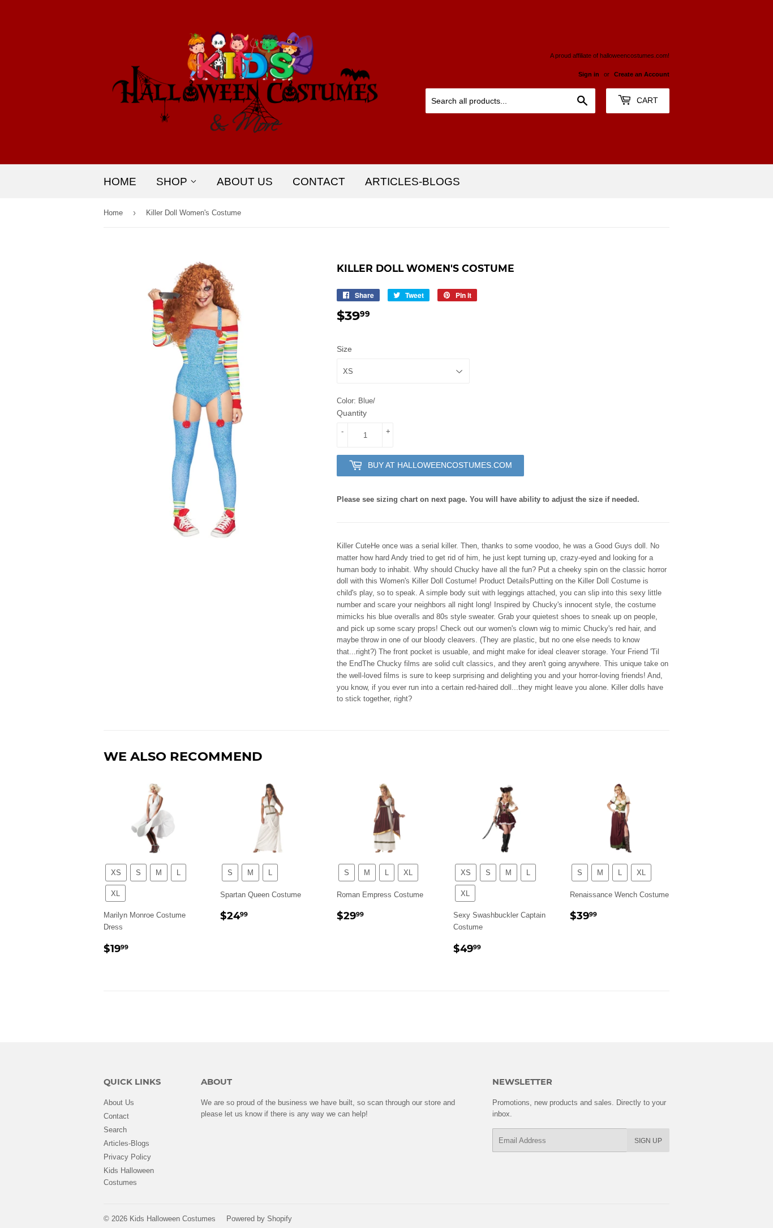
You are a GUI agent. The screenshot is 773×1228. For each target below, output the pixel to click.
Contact (319, 181)
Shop (173, 181)
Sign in (588, 74)
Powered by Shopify (259, 1218)
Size (344, 348)
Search (115, 1129)
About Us (245, 181)
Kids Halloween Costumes (173, 1218)
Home (120, 181)
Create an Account (641, 74)
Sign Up (648, 1140)
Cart (646, 100)
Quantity (352, 412)
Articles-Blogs (412, 181)
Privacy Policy (127, 1156)
